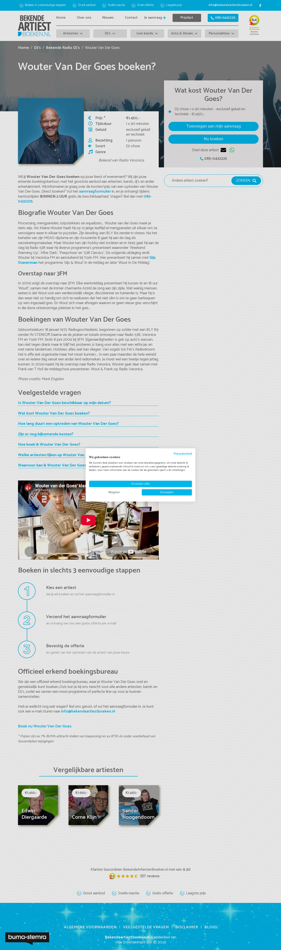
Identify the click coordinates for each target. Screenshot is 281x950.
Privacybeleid (183, 453)
